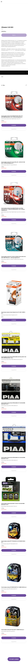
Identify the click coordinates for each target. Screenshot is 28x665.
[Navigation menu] (26, 72)
